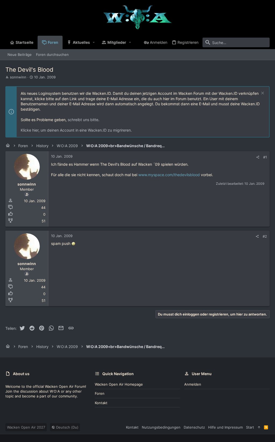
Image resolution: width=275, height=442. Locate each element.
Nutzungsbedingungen (161, 427)
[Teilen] (257, 157)
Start (250, 427)
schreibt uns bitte (83, 119)
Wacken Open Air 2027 (26, 427)
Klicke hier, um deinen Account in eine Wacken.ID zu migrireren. (76, 130)
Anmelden (192, 384)
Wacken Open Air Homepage (119, 384)
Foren (99, 393)
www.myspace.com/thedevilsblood (169, 174)
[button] (94, 42)
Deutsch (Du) (66, 427)
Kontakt (101, 403)
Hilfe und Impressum (225, 427)
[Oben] (259, 427)
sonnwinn (18, 77)
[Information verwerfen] (262, 93)
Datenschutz (194, 427)
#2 (265, 236)
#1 (265, 157)
